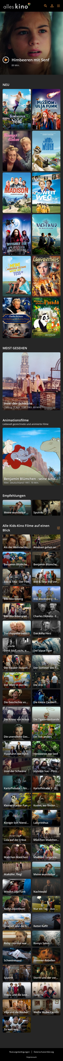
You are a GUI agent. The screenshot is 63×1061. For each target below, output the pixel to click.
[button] (58, 6)
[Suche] (45, 6)
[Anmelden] (52, 6)
